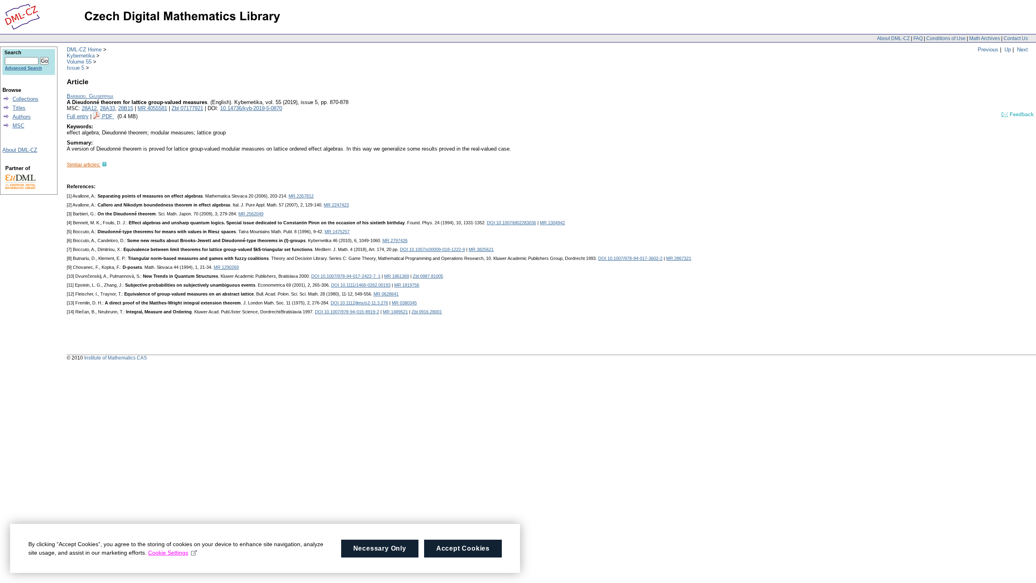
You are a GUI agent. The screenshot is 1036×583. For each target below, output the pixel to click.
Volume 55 (79, 62)
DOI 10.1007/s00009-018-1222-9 (432, 249)
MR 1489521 (395, 311)
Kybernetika (81, 56)
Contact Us (1016, 38)
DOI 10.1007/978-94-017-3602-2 (630, 258)
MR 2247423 (336, 204)
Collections (25, 99)
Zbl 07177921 (187, 108)
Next (1022, 50)
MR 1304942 (552, 222)
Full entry (78, 116)
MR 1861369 (396, 276)
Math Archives (984, 38)
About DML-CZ (893, 38)
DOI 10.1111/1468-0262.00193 (361, 285)
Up (1007, 50)
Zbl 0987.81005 (428, 276)
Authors (22, 117)
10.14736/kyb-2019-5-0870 (251, 108)
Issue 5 (75, 68)
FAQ (918, 38)
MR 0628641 (386, 294)
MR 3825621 (481, 249)
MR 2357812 (301, 196)
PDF (108, 116)
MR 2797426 (395, 240)
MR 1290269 (226, 267)
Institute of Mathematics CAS (115, 358)
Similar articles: (83, 165)
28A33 (107, 108)
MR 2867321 (678, 258)
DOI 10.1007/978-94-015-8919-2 (347, 311)
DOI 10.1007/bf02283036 (511, 222)
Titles (19, 108)
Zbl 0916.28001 (427, 311)
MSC (18, 126)
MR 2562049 (250, 213)
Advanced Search (23, 68)
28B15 (125, 108)
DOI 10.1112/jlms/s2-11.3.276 (359, 302)
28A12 (89, 108)
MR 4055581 (152, 108)
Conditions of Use (946, 38)
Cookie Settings (168, 552)
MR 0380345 (404, 302)
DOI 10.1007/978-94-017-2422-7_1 (345, 276)
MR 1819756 (406, 285)
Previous (988, 50)
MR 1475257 (337, 231)
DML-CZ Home (84, 50)
